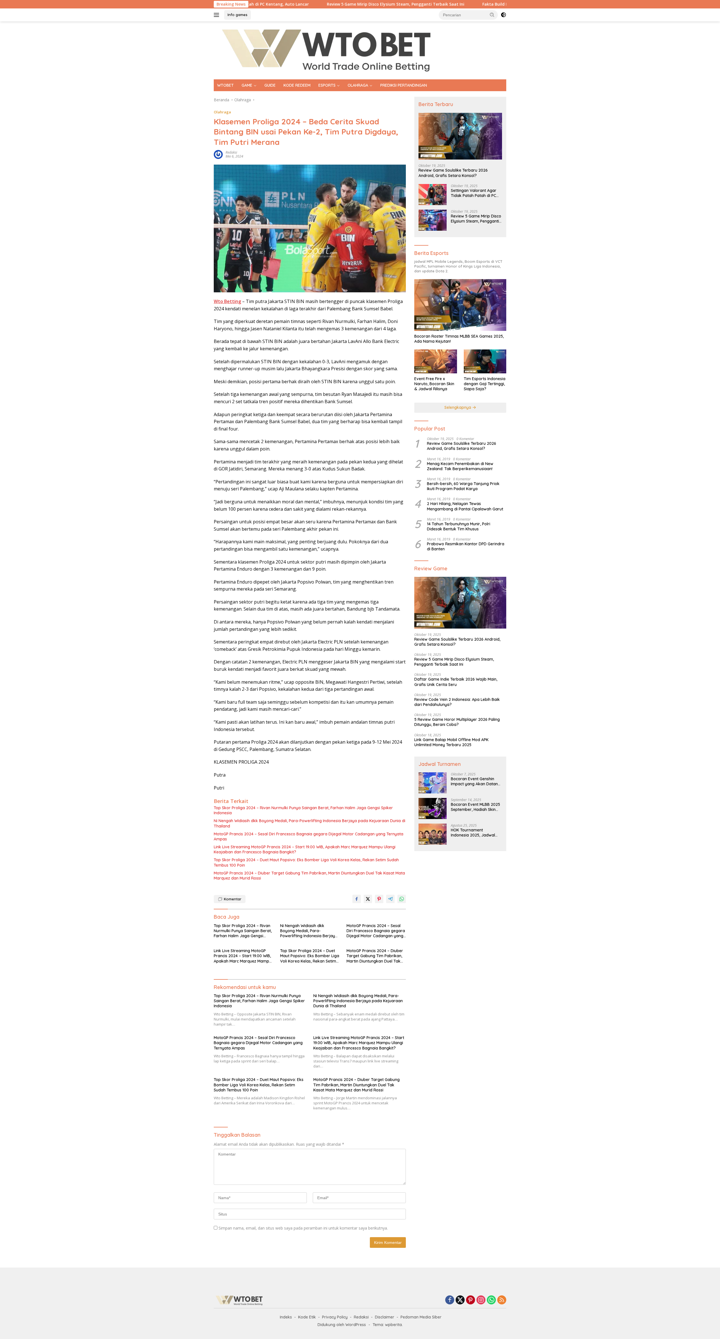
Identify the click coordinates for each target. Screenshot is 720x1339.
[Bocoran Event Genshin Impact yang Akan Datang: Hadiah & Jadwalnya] (432, 782)
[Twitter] (460, 1300)
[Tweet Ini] (368, 899)
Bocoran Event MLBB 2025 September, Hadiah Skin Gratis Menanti (475, 807)
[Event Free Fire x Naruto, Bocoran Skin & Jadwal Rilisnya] (435, 361)
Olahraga (222, 112)
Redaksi (361, 1317)
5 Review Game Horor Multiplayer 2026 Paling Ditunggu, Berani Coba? (457, 722)
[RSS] (501, 1300)
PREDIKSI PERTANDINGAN (403, 85)
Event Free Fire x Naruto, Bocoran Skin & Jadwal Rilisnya (434, 383)
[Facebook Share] (356, 899)
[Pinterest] (470, 1300)
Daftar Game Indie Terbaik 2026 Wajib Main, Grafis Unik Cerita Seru (455, 682)
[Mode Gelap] (503, 15)
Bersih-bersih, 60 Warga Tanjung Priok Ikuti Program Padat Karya (463, 486)
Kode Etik (307, 1317)
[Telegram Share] (390, 899)
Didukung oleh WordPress (342, 1324)
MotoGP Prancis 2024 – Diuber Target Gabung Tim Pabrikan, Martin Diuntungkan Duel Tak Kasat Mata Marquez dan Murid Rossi (309, 876)
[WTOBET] (326, 50)
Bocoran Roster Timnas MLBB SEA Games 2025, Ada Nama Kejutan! (459, 339)
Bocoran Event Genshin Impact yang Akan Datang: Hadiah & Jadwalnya (476, 781)
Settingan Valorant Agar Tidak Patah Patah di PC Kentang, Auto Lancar (473, 193)
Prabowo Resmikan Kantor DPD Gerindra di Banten (465, 546)
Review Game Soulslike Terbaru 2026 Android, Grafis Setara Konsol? (453, 173)
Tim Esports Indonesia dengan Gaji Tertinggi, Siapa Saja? (484, 383)
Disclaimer (384, 1317)
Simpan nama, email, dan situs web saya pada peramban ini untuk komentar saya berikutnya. (303, 1228)
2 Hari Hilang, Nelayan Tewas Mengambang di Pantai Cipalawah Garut (465, 506)
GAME (247, 85)
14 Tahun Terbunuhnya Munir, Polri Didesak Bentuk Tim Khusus (458, 526)
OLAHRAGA (358, 85)
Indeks (286, 1317)
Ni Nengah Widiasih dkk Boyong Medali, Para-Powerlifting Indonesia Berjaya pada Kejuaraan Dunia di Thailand (309, 823)
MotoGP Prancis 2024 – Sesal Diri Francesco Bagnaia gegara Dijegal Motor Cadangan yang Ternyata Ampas (308, 836)
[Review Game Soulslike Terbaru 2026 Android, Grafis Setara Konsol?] (460, 136)
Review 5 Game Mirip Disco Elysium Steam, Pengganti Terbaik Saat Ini (333, 4)
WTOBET (225, 85)
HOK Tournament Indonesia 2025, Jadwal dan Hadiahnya (473, 832)
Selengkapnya (458, 407)
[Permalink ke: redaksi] (218, 154)
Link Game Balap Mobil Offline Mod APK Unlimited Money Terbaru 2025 (451, 742)
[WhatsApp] (491, 1300)
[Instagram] (480, 1300)
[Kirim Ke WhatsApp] (401, 899)
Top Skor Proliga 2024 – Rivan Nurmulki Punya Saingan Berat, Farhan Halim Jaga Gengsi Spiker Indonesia (303, 810)
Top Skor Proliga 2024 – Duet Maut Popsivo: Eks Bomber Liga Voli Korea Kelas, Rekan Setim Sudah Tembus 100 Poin (306, 862)
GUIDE (270, 85)
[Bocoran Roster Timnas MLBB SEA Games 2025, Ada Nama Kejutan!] (460, 305)
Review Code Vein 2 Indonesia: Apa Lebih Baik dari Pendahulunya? (457, 702)
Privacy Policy (335, 1317)
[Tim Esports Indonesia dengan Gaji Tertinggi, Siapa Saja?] (485, 361)
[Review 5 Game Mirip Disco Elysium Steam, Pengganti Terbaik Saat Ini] (432, 220)
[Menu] (217, 15)
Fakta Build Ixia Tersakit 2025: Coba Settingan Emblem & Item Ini (484, 4)
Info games (238, 14)
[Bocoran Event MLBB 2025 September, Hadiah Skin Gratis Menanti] (432, 808)
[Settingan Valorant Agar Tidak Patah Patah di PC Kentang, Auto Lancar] (432, 194)
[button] (492, 14)
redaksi (231, 152)
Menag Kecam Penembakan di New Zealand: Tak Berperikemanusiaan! (460, 466)
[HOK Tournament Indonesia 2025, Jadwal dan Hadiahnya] (432, 834)
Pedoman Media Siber (421, 1317)
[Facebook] (449, 1300)
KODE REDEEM (297, 85)
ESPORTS (327, 85)
